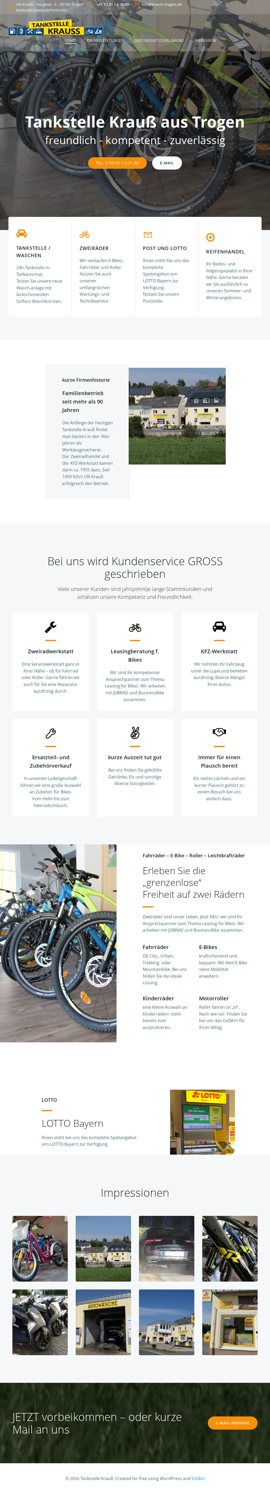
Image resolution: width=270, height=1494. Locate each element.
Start (70, 41)
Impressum (205, 41)
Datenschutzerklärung (159, 41)
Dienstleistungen (105, 41)
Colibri (198, 1478)
